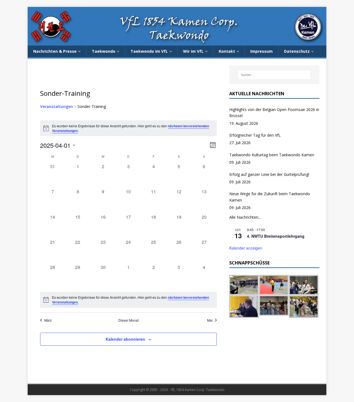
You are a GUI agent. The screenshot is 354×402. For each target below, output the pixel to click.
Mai (210, 320)
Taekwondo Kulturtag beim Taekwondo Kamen (271, 154)
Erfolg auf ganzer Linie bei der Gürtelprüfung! (269, 174)
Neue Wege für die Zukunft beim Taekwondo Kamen (269, 196)
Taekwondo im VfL (149, 51)
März (48, 320)
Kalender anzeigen (245, 248)
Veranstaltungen (56, 106)
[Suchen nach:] (274, 75)
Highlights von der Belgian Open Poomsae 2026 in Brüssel (274, 112)
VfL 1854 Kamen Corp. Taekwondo (198, 389)
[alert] (128, 300)
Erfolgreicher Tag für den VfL (255, 135)
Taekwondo (103, 51)
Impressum (261, 51)
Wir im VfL (193, 51)
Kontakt (227, 51)
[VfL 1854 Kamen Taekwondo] (177, 42)
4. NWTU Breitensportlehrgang (275, 236)
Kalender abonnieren (125, 339)
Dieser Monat (128, 320)
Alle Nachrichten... (245, 217)
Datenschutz (297, 51)
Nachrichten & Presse (55, 51)
